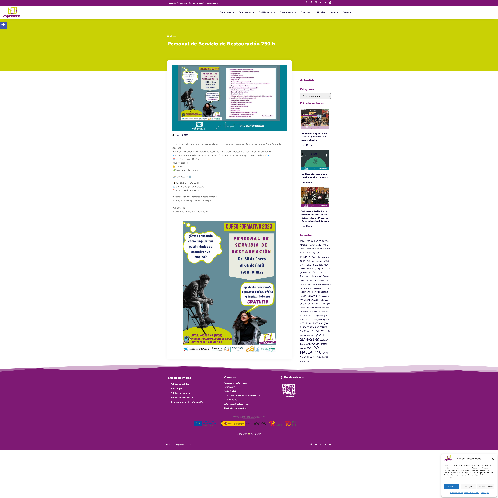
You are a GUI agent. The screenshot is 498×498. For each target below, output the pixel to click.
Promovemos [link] (245, 12)
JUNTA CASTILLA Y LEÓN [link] (314, 292)
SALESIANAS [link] (313, 337)
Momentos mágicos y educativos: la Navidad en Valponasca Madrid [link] (315, 137)
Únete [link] (333, 12)
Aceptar (451, 486)
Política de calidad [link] (180, 384)
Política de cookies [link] (456, 493)
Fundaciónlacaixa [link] (312, 276)
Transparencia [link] (286, 12)
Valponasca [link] (225, 12)
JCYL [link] (327, 288)
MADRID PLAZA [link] (310, 299)
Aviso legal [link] (485, 493)
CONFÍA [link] (304, 261)
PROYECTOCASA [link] (308, 335)
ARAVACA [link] (318, 241)
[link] (3, 25)
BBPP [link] (313, 253)
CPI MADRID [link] (307, 264)
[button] (493, 458)
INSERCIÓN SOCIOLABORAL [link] (312, 288)
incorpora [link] (305, 284)
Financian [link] (305, 12)
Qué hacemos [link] (265, 12)
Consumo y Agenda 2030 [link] (319, 261)
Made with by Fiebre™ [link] (249, 433)
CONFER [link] (325, 257)
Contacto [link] (347, 12)
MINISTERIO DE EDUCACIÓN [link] (316, 304)
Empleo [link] (321, 268)
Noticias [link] (321, 12)
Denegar (468, 486)
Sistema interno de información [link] (187, 402)
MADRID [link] (325, 296)
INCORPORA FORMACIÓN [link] (321, 284)
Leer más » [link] (306, 145)
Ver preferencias (485, 486)
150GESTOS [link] (306, 241)
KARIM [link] (304, 296)
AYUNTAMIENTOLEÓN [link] (316, 249)
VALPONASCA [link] (311, 350)
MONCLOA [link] (312, 315)
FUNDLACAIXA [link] (322, 280)
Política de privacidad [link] (471, 493)
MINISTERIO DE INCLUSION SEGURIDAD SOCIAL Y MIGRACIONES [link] (315, 308)
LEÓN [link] (315, 295)
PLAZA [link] (324, 331)
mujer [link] (321, 316)
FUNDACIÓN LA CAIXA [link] (316, 272)
